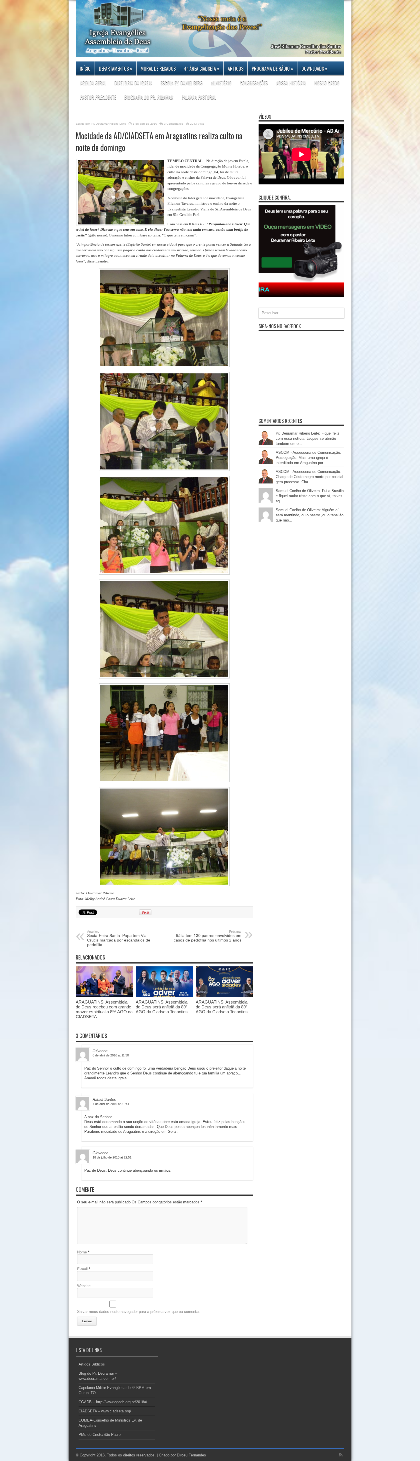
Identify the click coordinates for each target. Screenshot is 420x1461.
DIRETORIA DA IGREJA (133, 82)
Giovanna (100, 1153)
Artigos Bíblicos (92, 1364)
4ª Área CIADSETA (201, 68)
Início (85, 68)
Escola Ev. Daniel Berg (182, 82)
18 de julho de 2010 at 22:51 (112, 1157)
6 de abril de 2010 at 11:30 (111, 1055)
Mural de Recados (158, 68)
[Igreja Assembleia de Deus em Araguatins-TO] (210, 53)
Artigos (235, 68)
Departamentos (115, 68)
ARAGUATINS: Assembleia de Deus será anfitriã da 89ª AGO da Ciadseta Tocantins (162, 1007)
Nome (82, 1252)
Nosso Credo (326, 82)
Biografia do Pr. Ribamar (148, 97)
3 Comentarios (173, 123)
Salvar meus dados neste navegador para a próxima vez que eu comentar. (138, 1311)
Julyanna (100, 1051)
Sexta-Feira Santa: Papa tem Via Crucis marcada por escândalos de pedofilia (118, 938)
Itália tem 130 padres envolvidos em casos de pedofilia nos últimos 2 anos (207, 936)
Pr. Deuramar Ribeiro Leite (108, 123)
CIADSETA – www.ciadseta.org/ (105, 1411)
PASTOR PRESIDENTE (98, 97)
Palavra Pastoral (199, 97)
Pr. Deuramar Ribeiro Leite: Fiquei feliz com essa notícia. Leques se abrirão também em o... (307, 438)
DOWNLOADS (314, 68)
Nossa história (291, 82)
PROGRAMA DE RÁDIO (272, 68)
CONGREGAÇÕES (254, 82)
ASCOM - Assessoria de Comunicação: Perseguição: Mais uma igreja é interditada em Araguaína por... (308, 457)
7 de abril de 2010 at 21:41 (111, 1104)
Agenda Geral (93, 82)
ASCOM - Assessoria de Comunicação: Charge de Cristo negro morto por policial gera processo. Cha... (309, 476)
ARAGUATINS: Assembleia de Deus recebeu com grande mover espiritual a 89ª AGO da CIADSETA (104, 1009)
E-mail (82, 1269)
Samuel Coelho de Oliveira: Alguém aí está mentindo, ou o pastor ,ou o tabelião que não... (309, 515)
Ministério (221, 82)
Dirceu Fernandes (191, 1455)
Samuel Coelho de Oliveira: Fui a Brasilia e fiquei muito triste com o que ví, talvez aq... (310, 496)
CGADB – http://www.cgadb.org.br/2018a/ (113, 1402)
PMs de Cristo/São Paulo (100, 1434)
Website (84, 1286)
